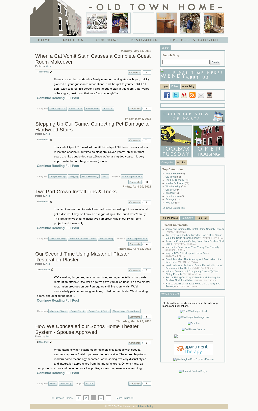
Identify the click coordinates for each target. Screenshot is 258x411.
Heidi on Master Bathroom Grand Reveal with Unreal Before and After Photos (194, 267)
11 (146, 140)
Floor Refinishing (90, 176)
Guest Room (75, 108)
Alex (48, 134)
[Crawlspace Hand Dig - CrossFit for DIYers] (120, 23)
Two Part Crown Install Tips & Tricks (76, 191)
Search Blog (170, 55)
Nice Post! (44, 71)
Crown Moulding (58, 238)
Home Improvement (132, 176)
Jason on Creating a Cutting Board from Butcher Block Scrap (195, 242)
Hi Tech (89, 383)
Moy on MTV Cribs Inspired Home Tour (187, 254)
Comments (134, 72)
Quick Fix (107, 108)
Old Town (173, 176)
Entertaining (174, 196)
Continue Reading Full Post (58, 98)
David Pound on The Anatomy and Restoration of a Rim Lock (193, 261)
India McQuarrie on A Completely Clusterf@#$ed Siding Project (191, 273)
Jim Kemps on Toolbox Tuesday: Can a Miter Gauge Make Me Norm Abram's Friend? (194, 236)
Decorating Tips (57, 108)
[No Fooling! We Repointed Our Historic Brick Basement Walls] (190, 23)
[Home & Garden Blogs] (193, 371)
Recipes (172, 202)
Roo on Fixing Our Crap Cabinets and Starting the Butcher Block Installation (192, 279)
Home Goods (92, 108)
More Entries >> (125, 398)
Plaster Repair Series (98, 311)
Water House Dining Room (83, 238)
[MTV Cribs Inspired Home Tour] (96, 23)
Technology (65, 383)
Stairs (105, 176)
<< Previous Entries (62, 398)
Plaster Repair (77, 311)
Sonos (53, 383)
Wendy (49, 66)
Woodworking (106, 238)
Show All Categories (173, 208)
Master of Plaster (58, 311)
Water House (175, 173)
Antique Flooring (58, 176)
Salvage (172, 199)
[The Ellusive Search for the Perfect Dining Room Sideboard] (167, 23)
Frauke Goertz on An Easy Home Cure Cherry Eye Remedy (192, 285)
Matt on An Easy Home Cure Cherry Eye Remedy (193, 248)
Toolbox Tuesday (177, 180)
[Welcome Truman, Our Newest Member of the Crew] (143, 23)
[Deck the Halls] (213, 23)
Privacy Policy (145, 406)
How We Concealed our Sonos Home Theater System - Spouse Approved (86, 329)
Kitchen (172, 193)
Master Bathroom (177, 183)
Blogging (74, 176)
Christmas (173, 189)
